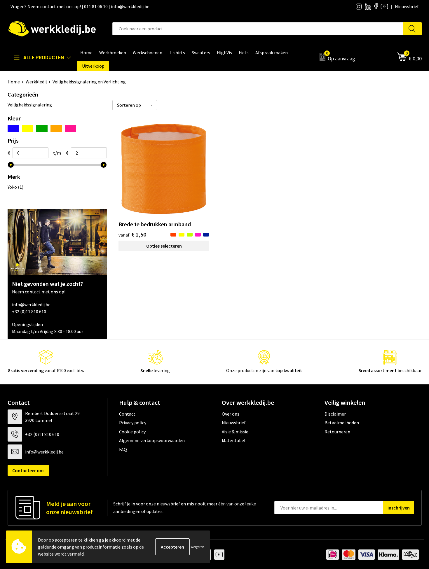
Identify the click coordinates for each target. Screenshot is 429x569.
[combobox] (257, 28)
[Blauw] (13, 128)
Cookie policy (132, 432)
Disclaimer (335, 414)
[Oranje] (56, 128)
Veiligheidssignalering (30, 105)
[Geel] (27, 128)
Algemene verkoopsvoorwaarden (152, 440)
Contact (127, 414)
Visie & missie (235, 432)
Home (14, 82)
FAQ (123, 449)
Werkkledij (36, 82)
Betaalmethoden (342, 423)
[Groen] (42, 128)
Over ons (230, 414)
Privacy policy (132, 423)
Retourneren (337, 432)
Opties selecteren (164, 246)
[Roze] (70, 128)
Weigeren (197, 547)
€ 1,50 (132, 234)
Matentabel (233, 440)
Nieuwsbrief (234, 423)
